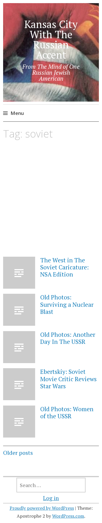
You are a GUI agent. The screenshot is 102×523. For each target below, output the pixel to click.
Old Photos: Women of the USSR (67, 412)
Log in (51, 497)
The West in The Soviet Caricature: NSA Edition (64, 267)
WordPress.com (68, 516)
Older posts (18, 452)
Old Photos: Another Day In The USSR (67, 338)
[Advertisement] (51, 203)
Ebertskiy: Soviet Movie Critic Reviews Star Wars (68, 379)
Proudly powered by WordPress (42, 508)
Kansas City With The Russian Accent (51, 39)
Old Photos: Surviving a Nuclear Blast (67, 304)
